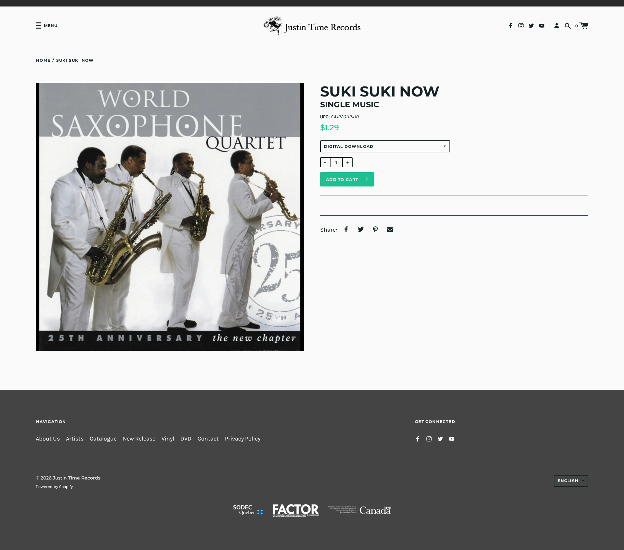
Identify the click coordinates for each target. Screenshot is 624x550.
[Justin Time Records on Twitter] (531, 25)
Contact (208, 438)
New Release (139, 438)
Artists (75, 438)
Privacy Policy (242, 438)
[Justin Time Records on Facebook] (510, 25)
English (568, 480)
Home (43, 60)
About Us (48, 438)
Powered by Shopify (54, 486)
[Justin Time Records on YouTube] (541, 25)
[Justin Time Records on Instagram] (521, 25)
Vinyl (168, 438)
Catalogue (103, 438)
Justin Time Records (76, 478)
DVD (185, 438)
